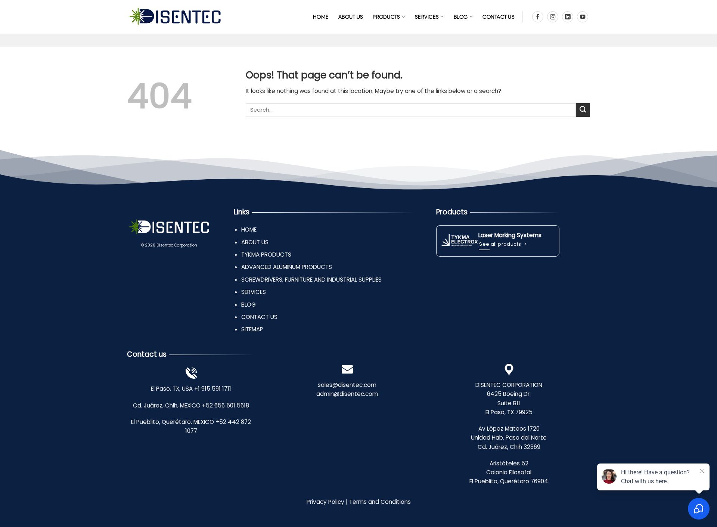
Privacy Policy (325, 502)
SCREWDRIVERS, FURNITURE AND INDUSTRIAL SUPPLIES (311, 279)
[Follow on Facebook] (537, 16)
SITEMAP (252, 329)
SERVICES (427, 17)
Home (321, 17)
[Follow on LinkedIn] (567, 16)
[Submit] (583, 110)
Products (386, 17)
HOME (249, 229)
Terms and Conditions (380, 502)
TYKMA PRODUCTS (266, 254)
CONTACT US (498, 17)
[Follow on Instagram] (552, 16)
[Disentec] (175, 17)
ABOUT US (350, 17)
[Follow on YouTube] (582, 16)
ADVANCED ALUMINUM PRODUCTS (286, 267)
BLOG (461, 17)
